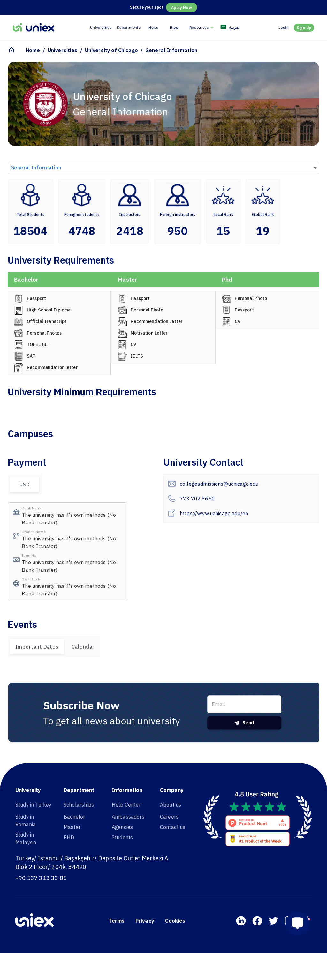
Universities (101, 27)
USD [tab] (24, 484)
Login (283, 27)
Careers (169, 817)
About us (170, 804)
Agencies (122, 827)
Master (72, 827)
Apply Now (181, 7)
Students (122, 837)
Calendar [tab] (83, 646)
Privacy (144, 921)
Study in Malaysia (25, 838)
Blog (174, 27)
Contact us (173, 827)
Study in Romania (25, 821)
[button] (300, 923)
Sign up (304, 27)
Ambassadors (128, 817)
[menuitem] (202, 27)
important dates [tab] (37, 646)
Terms (117, 921)
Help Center (126, 804)
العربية (234, 27)
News (153, 27)
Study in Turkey (33, 804)
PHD (69, 837)
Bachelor (74, 817)
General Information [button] (36, 167)
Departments (129, 27)
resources (199, 27)
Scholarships (79, 804)
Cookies (175, 921)
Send (248, 723)
